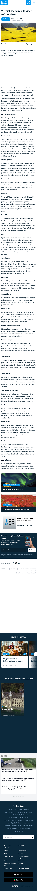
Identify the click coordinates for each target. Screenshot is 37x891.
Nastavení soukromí (23, 868)
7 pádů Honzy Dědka (10, 820)
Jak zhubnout (12, 809)
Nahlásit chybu (8, 868)
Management (21, 845)
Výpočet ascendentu (26, 826)
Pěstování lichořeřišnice (11, 826)
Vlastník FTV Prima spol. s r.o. (10, 864)
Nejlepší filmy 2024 (23, 809)
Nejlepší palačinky (24, 828)
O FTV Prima (7, 845)
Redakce (20, 863)
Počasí (15, 815)
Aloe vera (26, 823)
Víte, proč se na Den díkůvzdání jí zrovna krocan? (13, 660)
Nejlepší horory (10, 812)
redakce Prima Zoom (17, 20)
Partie (10, 815)
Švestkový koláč (18, 831)
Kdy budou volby (24, 815)
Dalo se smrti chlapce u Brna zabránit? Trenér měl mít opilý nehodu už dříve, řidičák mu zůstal (17, 770)
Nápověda (21, 860)
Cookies (6, 860)
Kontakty (20, 853)
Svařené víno (29, 820)
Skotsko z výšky (7, 709)
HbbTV (6, 853)
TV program (19, 812)
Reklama (6, 850)
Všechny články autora (25, 525)
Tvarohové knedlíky (12, 828)
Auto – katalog (24, 817)
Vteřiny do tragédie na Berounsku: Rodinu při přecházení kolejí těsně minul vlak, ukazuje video (18, 779)
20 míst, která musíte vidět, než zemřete (16, 509)
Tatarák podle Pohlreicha (15, 823)
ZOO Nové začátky (13, 817)
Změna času (28, 812)
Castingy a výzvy (22, 850)
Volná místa (7, 848)
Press (19, 848)
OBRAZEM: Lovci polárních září (13, 489)
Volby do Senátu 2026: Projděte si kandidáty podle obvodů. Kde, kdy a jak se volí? (16, 788)
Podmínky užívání (8, 856)
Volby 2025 (21, 820)
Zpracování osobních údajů (23, 857)
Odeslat (31, 550)
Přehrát (6, 706)
